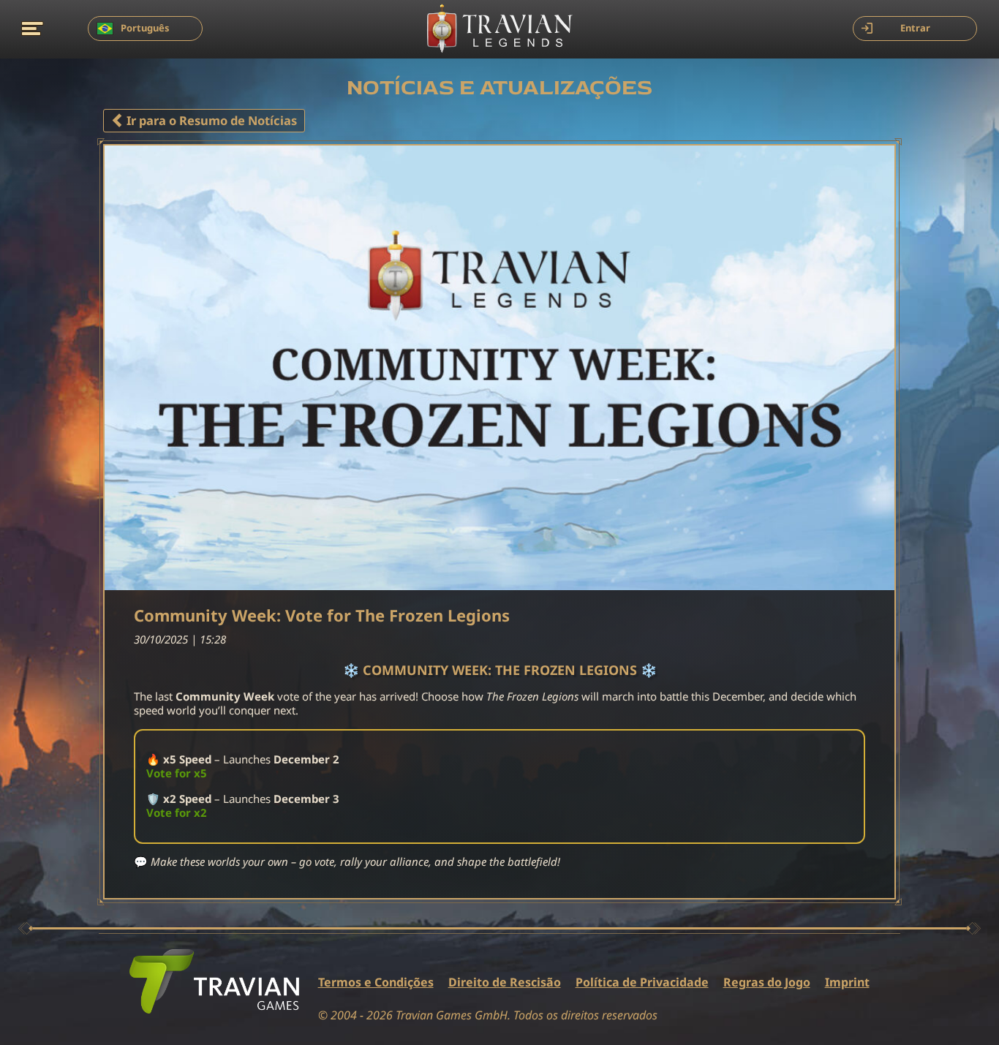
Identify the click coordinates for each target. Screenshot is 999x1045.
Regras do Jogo (766, 982)
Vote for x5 (176, 773)
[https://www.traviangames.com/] (214, 981)
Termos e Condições (376, 982)
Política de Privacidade (642, 982)
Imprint (847, 982)
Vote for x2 (176, 813)
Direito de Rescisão (504, 982)
